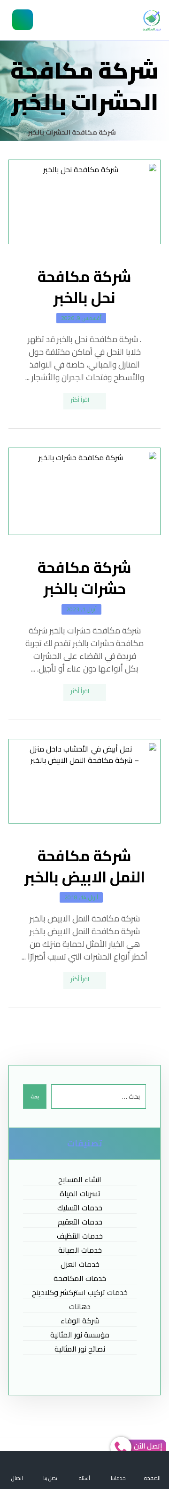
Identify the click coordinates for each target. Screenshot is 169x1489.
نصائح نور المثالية (79, 1349)
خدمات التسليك (79, 1208)
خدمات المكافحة (80, 1278)
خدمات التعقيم (80, 1222)
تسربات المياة (80, 1194)
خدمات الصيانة (80, 1250)
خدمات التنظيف (80, 1236)
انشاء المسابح (79, 1179)
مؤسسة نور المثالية (79, 1335)
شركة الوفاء (80, 1321)
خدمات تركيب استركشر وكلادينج (80, 1292)
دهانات (80, 1307)
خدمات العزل (80, 1264)
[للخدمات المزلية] (152, 20)
